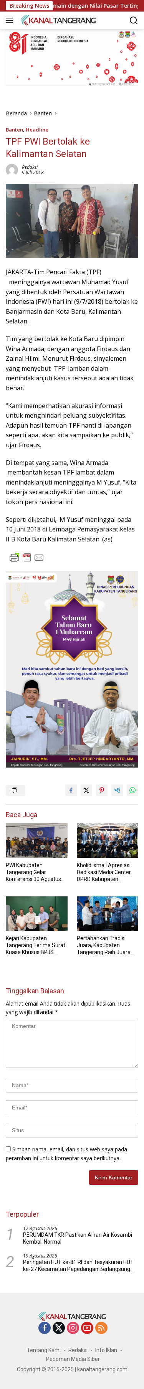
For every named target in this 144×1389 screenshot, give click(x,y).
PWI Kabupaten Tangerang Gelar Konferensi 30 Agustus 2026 (33, 872)
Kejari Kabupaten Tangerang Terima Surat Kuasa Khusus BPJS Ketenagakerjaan (35, 945)
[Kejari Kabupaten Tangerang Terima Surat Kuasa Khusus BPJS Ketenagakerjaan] (37, 913)
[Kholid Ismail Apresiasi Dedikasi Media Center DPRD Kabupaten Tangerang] (108, 840)
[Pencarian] (133, 20)
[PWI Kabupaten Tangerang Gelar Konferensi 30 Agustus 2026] (37, 840)
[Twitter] (59, 1328)
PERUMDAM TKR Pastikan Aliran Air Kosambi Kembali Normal (77, 1238)
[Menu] (11, 20)
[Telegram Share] (117, 790)
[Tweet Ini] (86, 790)
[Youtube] (87, 1328)
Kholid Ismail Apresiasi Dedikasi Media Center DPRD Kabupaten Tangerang (104, 872)
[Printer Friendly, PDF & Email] (27, 557)
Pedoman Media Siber (73, 1359)
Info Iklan (106, 1350)
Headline (37, 129)
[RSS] (101, 1328)
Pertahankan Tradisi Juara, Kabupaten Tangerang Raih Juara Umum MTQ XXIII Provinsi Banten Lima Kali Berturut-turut (107, 945)
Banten (14, 129)
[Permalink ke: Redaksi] (12, 169)
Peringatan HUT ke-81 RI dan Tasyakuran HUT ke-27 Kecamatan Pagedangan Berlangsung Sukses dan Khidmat (78, 1265)
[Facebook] (44, 1328)
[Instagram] (73, 1328)
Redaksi (30, 167)
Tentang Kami (44, 1350)
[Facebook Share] (71, 790)
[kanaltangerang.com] (57, 20)
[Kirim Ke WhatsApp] (132, 790)
